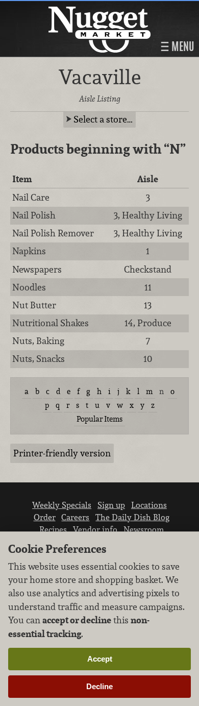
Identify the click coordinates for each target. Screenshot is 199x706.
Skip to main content (48, 8)
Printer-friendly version (62, 453)
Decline (99, 686)
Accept (99, 658)
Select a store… (103, 119)
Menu (181, 46)
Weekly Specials (61, 505)
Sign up (111, 505)
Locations (149, 505)
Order (45, 517)
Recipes (53, 529)
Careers (75, 517)
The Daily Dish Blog (132, 517)
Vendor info (95, 529)
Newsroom (143, 529)
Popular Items (99, 419)
